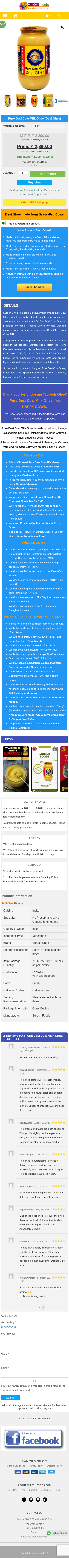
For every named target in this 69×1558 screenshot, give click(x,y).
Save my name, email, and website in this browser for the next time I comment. (33, 1388)
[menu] (5, 15)
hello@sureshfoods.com (34, 1536)
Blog (58, 1490)
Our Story (12, 1490)
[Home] (14, 15)
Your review (8, 1333)
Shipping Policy (54, 1466)
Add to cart (48, 174)
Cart (54, 15)
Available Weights (14, 125)
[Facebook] (24, 1499)
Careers (33, 1490)
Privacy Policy (35, 1466)
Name (5, 1354)
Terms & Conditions (15, 1466)
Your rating (8, 1322)
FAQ (23, 1490)
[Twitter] (31, 1499)
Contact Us (46, 1490)
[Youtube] (38, 1499)
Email (5, 1367)
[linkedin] (45, 1499)
